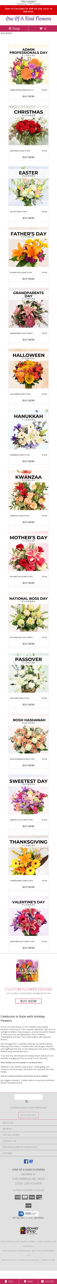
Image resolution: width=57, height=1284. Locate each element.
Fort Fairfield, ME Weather (16, 1251)
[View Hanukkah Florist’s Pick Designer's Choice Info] (28, 429)
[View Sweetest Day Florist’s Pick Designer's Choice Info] (28, 794)
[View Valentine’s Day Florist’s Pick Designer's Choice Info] (28, 916)
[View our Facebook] (26, 1162)
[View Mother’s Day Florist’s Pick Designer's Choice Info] (28, 551)
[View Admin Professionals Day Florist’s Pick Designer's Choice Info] (28, 65)
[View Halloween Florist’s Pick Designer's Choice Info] (28, 369)
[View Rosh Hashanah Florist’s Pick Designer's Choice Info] (28, 734)
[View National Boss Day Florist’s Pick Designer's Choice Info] (28, 612)
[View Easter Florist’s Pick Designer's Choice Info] (28, 186)
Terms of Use (48, 1260)
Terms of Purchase (29, 1260)
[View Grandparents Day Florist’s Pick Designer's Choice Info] (28, 308)
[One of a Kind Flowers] (28, 21)
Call (10, 1281)
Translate (36, 4)
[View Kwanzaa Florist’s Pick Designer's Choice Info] (28, 490)
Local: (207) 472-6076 (28, 1183)
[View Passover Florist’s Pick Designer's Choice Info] (28, 673)
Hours (49, 1281)
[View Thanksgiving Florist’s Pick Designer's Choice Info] (28, 855)
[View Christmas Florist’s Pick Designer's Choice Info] (28, 125)
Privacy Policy (9, 1260)
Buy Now (28, 96)
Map (29, 1281)
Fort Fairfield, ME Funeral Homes (18, 1241)
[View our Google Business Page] (31, 1162)
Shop (16, 28)
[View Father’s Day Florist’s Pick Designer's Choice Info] (28, 247)
